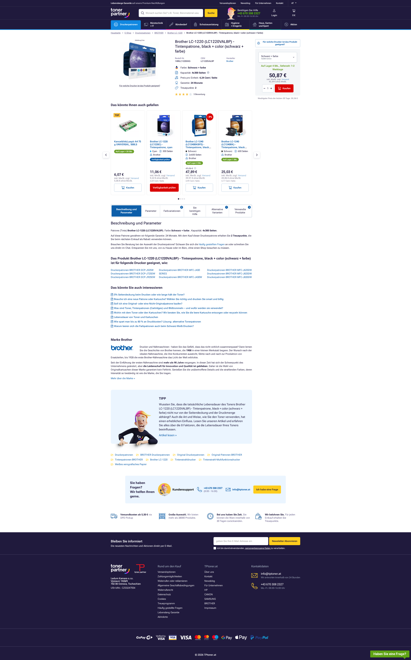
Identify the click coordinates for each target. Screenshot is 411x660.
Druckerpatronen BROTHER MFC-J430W (180, 277)
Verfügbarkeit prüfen (164, 187)
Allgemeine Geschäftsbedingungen (176, 585)
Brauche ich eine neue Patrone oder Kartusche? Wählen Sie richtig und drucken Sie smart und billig (168, 299)
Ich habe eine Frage (267, 489)
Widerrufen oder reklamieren (172, 581)
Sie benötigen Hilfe (194, 211)
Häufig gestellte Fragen (170, 607)
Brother (229, 61)
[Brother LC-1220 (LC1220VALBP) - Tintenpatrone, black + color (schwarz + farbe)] (140, 79)
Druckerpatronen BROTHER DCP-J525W (132, 270)
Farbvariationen (172, 211)
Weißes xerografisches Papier (131, 464)
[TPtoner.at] (120, 13)
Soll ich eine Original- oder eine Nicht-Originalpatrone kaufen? (148, 303)
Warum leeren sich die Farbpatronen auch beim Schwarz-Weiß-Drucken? (154, 326)
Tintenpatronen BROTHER (129, 459)
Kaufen (287, 88)
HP (206, 590)
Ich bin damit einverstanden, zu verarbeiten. (251, 548)
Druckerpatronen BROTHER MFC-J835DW (229, 277)
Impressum (210, 607)
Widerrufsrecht (165, 590)
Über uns (209, 572)
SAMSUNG (210, 599)
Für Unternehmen (263, 3)
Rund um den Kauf (169, 566)
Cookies (162, 599)
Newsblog (245, 3)
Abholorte (163, 616)
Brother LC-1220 (174, 33)
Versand (285, 79)
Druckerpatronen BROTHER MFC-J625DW (229, 270)
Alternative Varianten (217, 211)
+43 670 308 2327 (248, 13)
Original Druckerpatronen (190, 454)
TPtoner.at (211, 566)
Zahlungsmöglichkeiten (170, 576)
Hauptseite (116, 33)
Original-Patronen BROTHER (227, 454)
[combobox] (277, 57)
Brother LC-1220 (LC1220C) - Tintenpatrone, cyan (161, 144)
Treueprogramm (166, 603)
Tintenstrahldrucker (185, 459)
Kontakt (279, 3)
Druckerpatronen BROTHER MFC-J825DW (229, 273)
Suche (211, 13)
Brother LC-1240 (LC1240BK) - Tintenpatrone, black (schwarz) (233, 146)
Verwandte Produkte (240, 211)
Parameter (150, 211)
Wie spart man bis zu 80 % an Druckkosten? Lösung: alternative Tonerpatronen (157, 321)
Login (274, 15)
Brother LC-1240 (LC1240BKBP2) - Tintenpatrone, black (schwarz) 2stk (197, 146)
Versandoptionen (228, 3)
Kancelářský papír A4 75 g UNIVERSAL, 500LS (127, 143)
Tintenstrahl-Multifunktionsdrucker (221, 459)
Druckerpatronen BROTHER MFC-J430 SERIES (179, 272)
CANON (208, 594)
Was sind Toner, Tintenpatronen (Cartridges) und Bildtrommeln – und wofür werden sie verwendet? (168, 308)
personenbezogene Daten (258, 548)
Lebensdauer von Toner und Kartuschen (136, 317)
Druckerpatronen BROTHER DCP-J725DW (133, 273)
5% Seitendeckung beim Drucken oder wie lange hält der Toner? (149, 294)
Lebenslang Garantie (168, 612)
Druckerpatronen (142, 33)
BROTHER (158, 33)
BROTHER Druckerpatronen (155, 454)
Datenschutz (164, 594)
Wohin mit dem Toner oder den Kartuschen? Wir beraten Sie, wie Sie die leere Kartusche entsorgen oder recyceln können (180, 312)
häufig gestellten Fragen (212, 244)
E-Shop (128, 33)
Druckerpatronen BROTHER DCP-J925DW (133, 277)
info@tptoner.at (241, 489)
